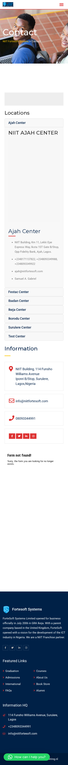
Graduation (12, 671)
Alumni (40, 690)
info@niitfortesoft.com (22, 733)
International (13, 684)
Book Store (43, 684)
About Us (42, 677)
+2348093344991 (19, 726)
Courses (41, 671)
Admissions (12, 677)
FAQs (8, 690)
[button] (27, 757)
